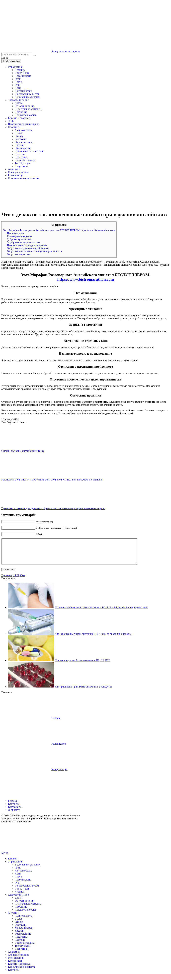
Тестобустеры (22, 163)
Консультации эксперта (21, 966)
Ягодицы (20, 69)
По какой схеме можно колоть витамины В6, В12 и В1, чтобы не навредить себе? (101, 607)
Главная (12, 858)
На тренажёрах (23, 90)
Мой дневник (16, 957)
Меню (4, 852)
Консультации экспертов (65, 51)
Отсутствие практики (18, 254)
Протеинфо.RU (10, 575)
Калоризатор (15, 175)
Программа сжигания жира (23, 124)
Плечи (18, 81)
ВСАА (18, 133)
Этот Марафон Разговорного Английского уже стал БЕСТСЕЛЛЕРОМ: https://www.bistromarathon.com (59, 230)
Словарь (56, 718)
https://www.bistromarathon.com (85, 279)
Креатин (19, 145)
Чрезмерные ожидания (19, 236)
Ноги (18, 87)
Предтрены (21, 157)
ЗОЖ (11, 121)
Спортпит (13, 127)
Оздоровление (23, 148)
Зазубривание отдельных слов (23, 242)
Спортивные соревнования (23, 178)
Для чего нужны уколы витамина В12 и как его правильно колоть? (93, 633)
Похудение (21, 112)
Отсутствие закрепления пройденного (28, 248)
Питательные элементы (28, 109)
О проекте (14, 809)
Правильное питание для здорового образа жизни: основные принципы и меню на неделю (53, 508)
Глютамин (20, 139)
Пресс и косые (23, 75)
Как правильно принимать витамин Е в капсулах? (83, 686)
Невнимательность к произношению (27, 245)
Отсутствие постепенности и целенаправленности (34, 251)
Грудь (18, 78)
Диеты (18, 103)
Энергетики (21, 166)
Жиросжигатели (24, 142)
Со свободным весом (27, 93)
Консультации (59, 769)
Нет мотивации (15, 233)
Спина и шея (22, 72)
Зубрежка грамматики (19, 239)
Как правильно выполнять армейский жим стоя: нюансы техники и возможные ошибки (51, 479)
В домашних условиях (27, 96)
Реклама (12, 800)
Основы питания (24, 106)
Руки (17, 84)
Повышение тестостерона (29, 151)
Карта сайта (15, 806)
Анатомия (14, 169)
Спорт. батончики (25, 160)
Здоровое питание (18, 100)
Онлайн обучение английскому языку (22, 450)
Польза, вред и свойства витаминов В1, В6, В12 (82, 660)
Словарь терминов (18, 172)
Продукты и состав (26, 115)
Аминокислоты (23, 130)
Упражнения (15, 66)
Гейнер (19, 136)
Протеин (20, 154)
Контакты (13, 803)
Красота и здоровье (19, 118)
